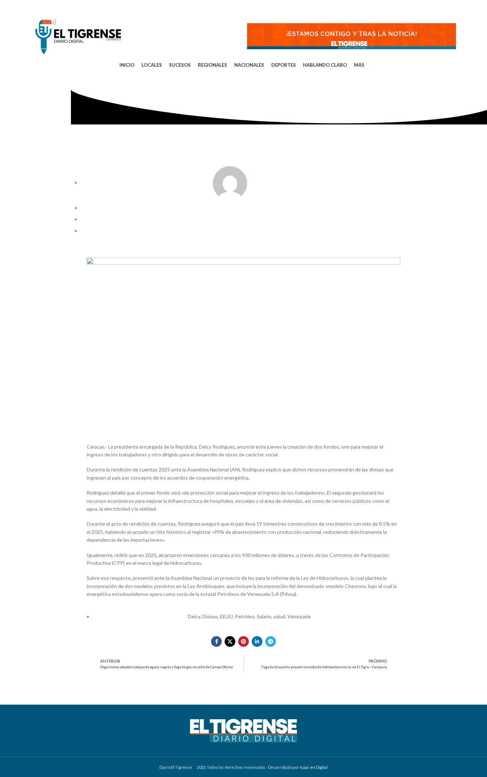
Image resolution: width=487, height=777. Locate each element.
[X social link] (44, 7)
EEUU (226, 616)
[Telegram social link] (86, 7)
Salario (264, 616)
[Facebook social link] (35, 7)
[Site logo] (78, 35)
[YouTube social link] (65, 7)
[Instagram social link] (55, 7)
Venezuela (299, 616)
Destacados (235, 231)
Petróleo (245, 616)
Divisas (210, 616)
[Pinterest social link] (243, 641)
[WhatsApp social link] (76, 7)
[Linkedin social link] (257, 641)
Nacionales (263, 231)
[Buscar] (455, 7)
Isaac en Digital (314, 767)
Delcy (194, 616)
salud (279, 616)
